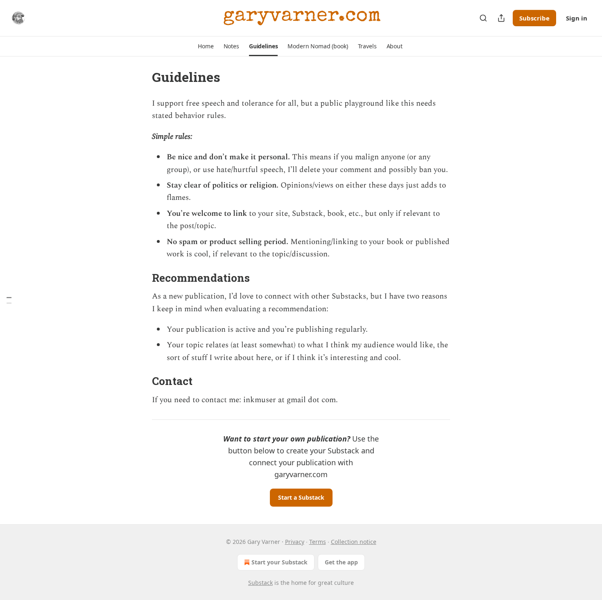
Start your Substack (279, 562)
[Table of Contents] (9, 300)
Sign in (576, 18)
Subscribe (534, 18)
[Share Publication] (501, 18)
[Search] (483, 18)
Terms (317, 542)
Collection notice (353, 542)
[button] (205, 46)
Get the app (341, 562)
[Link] (140, 277)
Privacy (294, 542)
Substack (260, 582)
